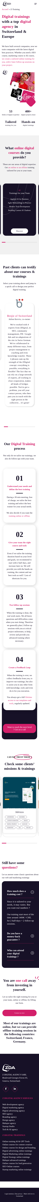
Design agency (8, 1120)
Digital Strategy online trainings (16, 1157)
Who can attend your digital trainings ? (15, 953)
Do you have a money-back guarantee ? (14, 936)
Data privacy (18, 1194)
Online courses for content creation (17, 1144)
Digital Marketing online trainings (17, 1154)
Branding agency (9, 1117)
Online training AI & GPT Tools (16, 1141)
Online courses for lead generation (17, 1163)
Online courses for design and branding (19, 1147)
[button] (35, 4)
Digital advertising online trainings (17, 1151)
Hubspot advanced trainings (14, 1160)
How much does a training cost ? (16, 893)
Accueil (5, 9)
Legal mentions (9, 1194)
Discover (19, 231)
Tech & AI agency (10, 1129)
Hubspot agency (9, 1123)
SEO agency (7, 1114)
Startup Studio (8, 1126)
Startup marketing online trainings (17, 1169)
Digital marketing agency (13, 1107)
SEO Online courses (10, 1166)
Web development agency (13, 1104)
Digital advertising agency (13, 1111)
